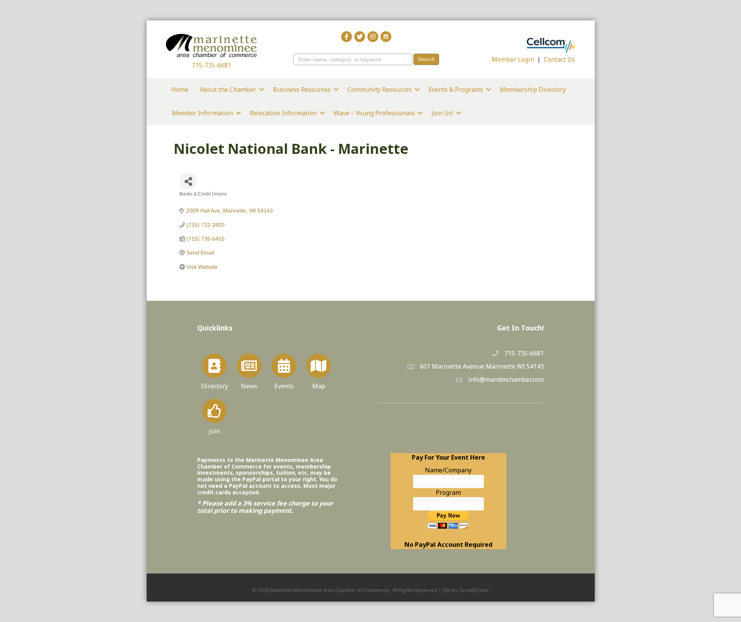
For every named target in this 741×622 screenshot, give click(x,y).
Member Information (202, 113)
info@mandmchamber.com (506, 379)
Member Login (513, 59)
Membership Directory (533, 89)
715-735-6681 (211, 65)
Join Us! (442, 113)
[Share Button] (188, 181)
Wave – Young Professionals (374, 113)
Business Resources (302, 89)
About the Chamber (228, 89)
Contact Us (559, 59)
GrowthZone (474, 590)
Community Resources (379, 89)
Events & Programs (455, 89)
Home (179, 89)
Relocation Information (283, 113)
